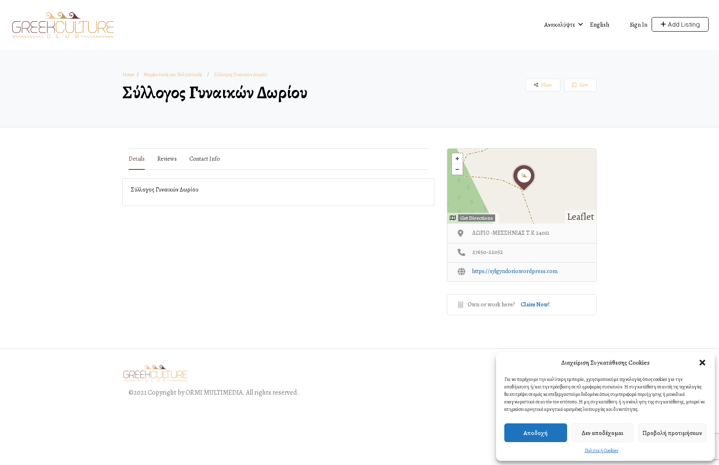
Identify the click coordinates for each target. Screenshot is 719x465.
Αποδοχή (535, 433)
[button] (702, 362)
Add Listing (683, 24)
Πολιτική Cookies (601, 450)
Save (583, 85)
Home (128, 74)
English (600, 24)
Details (137, 159)
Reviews (167, 159)
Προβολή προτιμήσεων (672, 433)
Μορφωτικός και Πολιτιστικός (173, 74)
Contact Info (204, 159)
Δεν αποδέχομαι (602, 433)
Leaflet (580, 216)
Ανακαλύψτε (559, 24)
